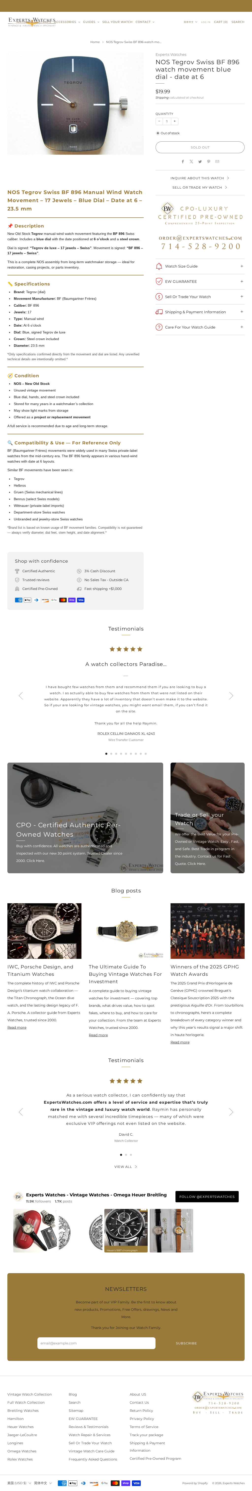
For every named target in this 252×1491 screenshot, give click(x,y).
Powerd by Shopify (195, 1483)
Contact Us (139, 1402)
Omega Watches (21, 1451)
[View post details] (35, 1230)
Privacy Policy (142, 1418)
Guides (89, 22)
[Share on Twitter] (200, 161)
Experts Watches (171, 54)
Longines (15, 1443)
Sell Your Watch (117, 22)
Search (238, 22)
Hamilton (15, 1418)
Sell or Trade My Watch (197, 187)
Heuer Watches (20, 1427)
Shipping (162, 97)
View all (123, 1167)
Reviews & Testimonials (89, 1427)
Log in (205, 22)
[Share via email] (217, 161)
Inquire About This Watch (197, 178)
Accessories (65, 22)
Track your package (146, 1435)
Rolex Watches (20, 1459)
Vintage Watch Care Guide (91, 1451)
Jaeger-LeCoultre (22, 1435)
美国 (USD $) (16, 1483)
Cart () (221, 22)
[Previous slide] (21, 695)
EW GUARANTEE (83, 1418)
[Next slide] (231, 695)
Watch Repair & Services (89, 1435)
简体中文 (189, 22)
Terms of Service (144, 1427)
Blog (73, 1394)
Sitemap (76, 1410)
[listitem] (126, 6)
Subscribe (186, 1343)
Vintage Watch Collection (29, 1394)
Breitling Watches (23, 1410)
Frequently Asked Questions (93, 1459)
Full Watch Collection (26, 1402)
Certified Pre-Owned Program (155, 1458)
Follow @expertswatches (207, 1197)
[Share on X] (191, 161)
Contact (143, 22)
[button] (106, 754)
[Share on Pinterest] (208, 161)
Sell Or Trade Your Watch (90, 1443)
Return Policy (141, 1410)
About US (138, 1394)
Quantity (164, 114)
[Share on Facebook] (183, 161)
